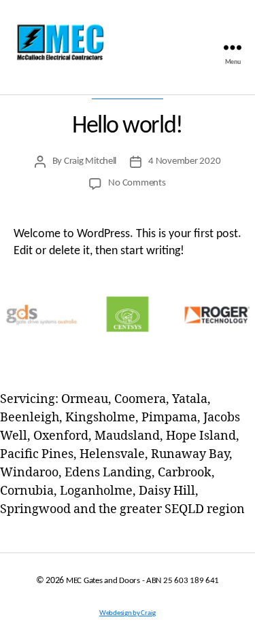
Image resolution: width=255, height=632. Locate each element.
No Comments (136, 183)
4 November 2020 (184, 161)
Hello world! (127, 126)
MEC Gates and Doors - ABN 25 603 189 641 (142, 580)
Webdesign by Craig (127, 613)
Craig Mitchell (90, 161)
